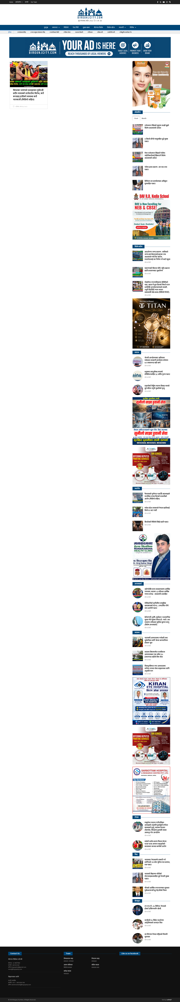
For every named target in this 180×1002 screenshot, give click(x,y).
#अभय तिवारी (79, 32)
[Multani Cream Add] (151, 84)
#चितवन (90, 32)
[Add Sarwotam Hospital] (151, 790)
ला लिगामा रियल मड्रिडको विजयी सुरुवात (156, 935)
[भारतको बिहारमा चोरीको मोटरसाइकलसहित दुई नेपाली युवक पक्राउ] (137, 878)
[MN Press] (151, 466)
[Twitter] (161, 2)
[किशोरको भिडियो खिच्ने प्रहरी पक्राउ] (137, 526)
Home (11, 2)
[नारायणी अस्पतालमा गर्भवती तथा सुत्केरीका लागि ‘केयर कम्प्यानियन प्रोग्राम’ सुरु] (137, 642)
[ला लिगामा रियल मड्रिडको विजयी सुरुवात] (137, 938)
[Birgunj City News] (90, 13)
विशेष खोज (111, 27)
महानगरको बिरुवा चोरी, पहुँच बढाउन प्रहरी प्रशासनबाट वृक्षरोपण (157, 269)
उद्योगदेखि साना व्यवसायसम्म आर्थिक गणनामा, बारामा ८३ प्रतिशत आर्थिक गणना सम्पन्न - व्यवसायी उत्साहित (157, 591)
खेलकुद (137, 900)
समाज (137, 352)
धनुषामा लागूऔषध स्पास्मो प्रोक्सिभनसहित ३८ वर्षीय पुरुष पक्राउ (157, 373)
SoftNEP (169, 1000)
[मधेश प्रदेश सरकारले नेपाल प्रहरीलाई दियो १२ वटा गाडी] (137, 512)
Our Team (34, 2)
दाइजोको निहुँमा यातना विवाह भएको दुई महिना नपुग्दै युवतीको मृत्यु (157, 387)
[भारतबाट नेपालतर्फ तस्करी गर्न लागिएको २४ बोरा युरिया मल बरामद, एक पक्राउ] (137, 864)
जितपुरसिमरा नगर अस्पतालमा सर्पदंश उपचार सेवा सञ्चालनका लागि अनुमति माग (157, 668)
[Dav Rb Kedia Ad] (151, 217)
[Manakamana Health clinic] (151, 556)
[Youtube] (17, 991)
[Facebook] (158, 2)
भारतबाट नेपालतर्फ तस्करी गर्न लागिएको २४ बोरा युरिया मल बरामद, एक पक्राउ (157, 862)
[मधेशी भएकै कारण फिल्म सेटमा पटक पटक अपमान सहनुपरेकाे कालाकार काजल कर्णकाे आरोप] (137, 845)
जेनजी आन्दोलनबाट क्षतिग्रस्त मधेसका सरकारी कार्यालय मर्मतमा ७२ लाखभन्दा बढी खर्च (156, 360)
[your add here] (90, 47)
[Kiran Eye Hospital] (151, 701)
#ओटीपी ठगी (111, 32)
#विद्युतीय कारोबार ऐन (125, 32)
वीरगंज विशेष (98, 27)
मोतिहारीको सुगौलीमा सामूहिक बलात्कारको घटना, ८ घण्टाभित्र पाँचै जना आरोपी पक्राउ (156, 605)
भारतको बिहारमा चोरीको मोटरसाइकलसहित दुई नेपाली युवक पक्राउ (157, 876)
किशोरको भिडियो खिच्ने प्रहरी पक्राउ (156, 522)
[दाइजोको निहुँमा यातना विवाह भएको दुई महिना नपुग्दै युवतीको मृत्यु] (137, 390)
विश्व (136, 854)
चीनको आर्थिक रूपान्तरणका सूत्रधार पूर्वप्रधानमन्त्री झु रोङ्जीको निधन (157, 889)
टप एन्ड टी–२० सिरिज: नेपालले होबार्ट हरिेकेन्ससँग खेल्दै (155, 907)
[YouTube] (164, 2)
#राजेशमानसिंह (21, 32)
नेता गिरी (76, 27)
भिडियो (66, 27)
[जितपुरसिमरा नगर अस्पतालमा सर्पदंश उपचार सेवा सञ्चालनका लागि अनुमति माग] (137, 670)
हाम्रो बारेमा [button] (18, 2)
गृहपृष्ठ (46, 27)
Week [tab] (136, 118)
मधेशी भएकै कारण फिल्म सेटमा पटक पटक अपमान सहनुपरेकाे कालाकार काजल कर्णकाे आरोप (155, 844)
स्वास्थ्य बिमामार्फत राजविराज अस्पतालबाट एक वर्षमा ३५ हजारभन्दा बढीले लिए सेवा (155, 654)
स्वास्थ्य (137, 632)
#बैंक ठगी (100, 32)
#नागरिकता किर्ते (54, 32)
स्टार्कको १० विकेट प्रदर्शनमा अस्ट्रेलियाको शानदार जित (154, 921)
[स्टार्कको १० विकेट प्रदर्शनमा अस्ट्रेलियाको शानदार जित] (137, 924)
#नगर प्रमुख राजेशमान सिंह (37, 32)
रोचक (137, 817)
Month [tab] (144, 118)
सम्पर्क (26, 2)
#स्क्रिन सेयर (67, 32)
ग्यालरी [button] (121, 27)
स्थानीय (137, 488)
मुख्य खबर (86, 27)
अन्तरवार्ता (138, 583)
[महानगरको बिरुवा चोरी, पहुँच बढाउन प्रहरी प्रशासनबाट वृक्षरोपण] (137, 272)
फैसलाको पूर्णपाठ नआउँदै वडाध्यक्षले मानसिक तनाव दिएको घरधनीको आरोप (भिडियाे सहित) (157, 496)
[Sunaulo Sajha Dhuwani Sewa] (151, 421)
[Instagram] (167, 2)
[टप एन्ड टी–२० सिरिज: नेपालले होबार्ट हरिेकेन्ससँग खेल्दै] (137, 910)
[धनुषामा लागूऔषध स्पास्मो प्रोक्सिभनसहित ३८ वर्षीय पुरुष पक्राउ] (137, 376)
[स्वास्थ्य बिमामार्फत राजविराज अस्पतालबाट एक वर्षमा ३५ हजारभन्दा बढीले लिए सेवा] (137, 656)
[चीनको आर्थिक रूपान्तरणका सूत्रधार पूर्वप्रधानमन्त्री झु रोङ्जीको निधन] (137, 892)
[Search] (170, 2)
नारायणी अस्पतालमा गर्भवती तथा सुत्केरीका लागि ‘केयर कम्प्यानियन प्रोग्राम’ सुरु (156, 640)
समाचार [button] (55, 27)
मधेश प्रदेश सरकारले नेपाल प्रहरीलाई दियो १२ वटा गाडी (157, 509)
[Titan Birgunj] (151, 323)
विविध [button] (132, 27)
